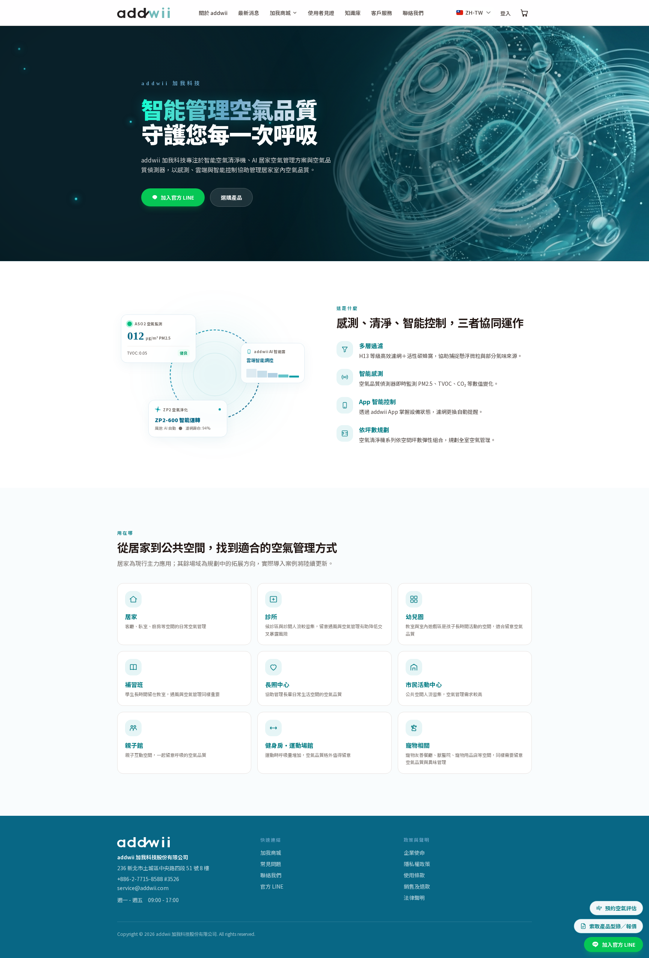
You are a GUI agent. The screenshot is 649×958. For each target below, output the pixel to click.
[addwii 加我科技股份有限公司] (143, 13)
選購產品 (231, 197)
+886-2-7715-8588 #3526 (148, 879)
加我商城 (280, 13)
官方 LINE (272, 886)
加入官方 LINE (177, 197)
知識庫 (353, 13)
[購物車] (524, 12)
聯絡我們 (413, 13)
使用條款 (414, 875)
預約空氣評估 (621, 908)
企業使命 (414, 852)
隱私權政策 (417, 864)
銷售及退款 (417, 886)
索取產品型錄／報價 (613, 926)
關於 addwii (213, 13)
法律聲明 (414, 897)
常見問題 (270, 864)
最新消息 (248, 13)
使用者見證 (321, 13)
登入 (505, 13)
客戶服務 (381, 13)
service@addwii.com (143, 888)
